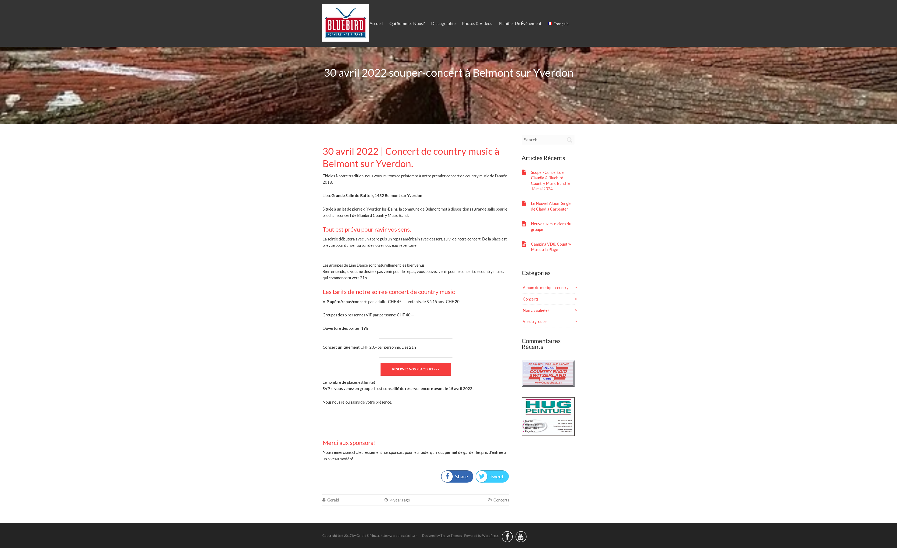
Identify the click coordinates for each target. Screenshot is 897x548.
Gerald (333, 500)
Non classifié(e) (536, 310)
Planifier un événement (520, 23)
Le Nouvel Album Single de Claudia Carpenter (551, 206)
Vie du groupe (535, 321)
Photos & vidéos (477, 23)
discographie (443, 23)
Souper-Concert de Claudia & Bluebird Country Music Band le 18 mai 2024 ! (550, 180)
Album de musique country (546, 287)
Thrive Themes (451, 535)
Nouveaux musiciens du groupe (551, 226)
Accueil (376, 23)
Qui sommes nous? (407, 23)
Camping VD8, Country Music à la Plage (551, 247)
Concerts (501, 500)
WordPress (490, 535)
